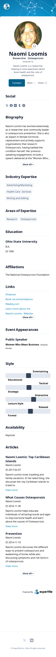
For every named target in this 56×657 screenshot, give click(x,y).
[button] (7, 105)
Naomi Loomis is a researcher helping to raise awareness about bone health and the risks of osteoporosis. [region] (28, 70)
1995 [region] (11, 251)
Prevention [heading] (14, 534)
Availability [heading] (15, 427)
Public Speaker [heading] (16, 339)
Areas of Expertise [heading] (21, 210)
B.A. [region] (8, 246)
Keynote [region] (10, 435)
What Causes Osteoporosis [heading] (25, 497)
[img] (28, 375)
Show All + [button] (28, 164)
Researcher (28, 58)
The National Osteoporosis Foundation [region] (27, 274)
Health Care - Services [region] (19, 191)
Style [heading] (10, 363)
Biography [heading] (14, 117)
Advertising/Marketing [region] (19, 185)
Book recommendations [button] (19, 299)
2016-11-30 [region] (15, 506)
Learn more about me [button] (18, 308)
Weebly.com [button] (12, 304)
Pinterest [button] (11, 294)
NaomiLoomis (28, 53)
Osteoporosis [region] (28, 219)
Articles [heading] (12, 447)
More (30, 82)
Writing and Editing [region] (18, 198)
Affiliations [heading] (15, 266)
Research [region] (12, 219)
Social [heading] (10, 96)
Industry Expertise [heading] (21, 176)
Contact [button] (16, 83)
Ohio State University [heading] (21, 242)
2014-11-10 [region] (15, 542)
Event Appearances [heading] (22, 329)
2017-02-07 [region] (15, 469)
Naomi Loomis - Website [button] (19, 313)
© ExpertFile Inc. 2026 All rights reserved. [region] (28, 648)
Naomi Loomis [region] (13, 465)
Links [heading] (10, 286)
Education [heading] (14, 231)
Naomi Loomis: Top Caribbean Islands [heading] (28, 459)
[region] (28, 61)
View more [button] (12, 490)
